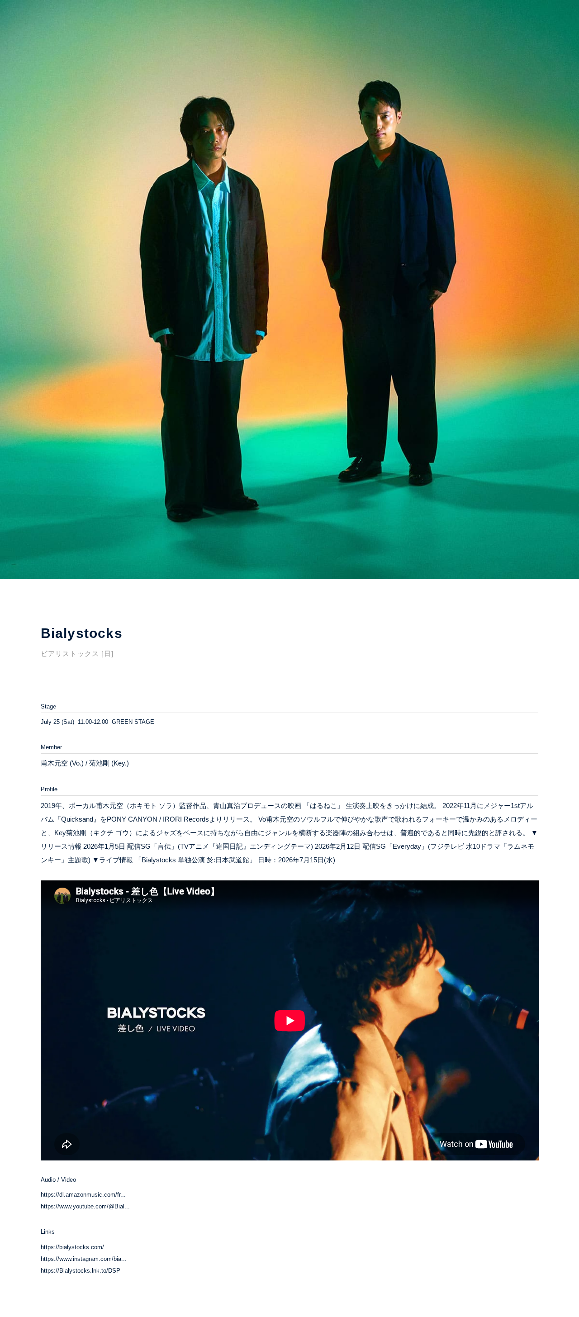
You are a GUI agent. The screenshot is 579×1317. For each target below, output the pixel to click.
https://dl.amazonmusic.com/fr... (83, 1194)
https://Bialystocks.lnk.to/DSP (80, 1270)
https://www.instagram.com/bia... (84, 1258)
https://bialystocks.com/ (72, 1247)
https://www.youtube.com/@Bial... (85, 1206)
